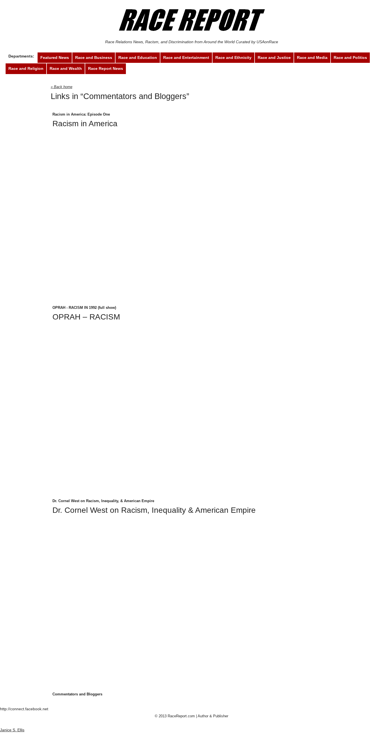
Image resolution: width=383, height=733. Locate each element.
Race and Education (137, 57)
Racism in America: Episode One (81, 114)
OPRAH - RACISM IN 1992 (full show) (84, 307)
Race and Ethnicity (233, 57)
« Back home (61, 87)
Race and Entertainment (186, 57)
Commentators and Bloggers (154, 68)
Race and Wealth (66, 68)
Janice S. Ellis (12, 730)
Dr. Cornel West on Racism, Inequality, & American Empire (103, 501)
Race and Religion (25, 68)
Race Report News (105, 68)
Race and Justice (274, 57)
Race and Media (312, 57)
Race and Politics (350, 57)
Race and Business (93, 57)
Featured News (54, 57)
